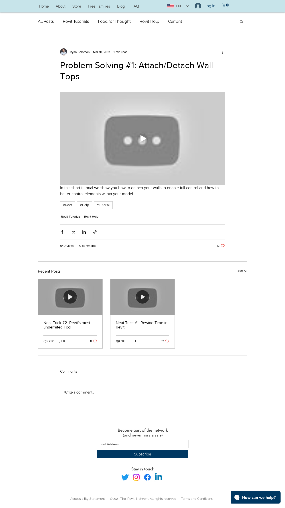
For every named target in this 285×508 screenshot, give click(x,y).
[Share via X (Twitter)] (73, 232)
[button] (225, 5)
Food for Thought (114, 21)
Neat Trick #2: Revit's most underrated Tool (66, 324)
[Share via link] (95, 232)
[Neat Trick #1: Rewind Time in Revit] (142, 297)
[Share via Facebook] (62, 232)
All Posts (46, 21)
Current (175, 21)
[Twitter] (125, 477)
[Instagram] (136, 477)
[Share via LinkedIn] (84, 232)
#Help (84, 205)
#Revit (67, 205)
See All (242, 270)
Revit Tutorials (76, 21)
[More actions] (222, 52)
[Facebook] (147, 477)
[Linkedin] (158, 477)
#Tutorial (103, 205)
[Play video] (142, 138)
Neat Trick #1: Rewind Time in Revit (141, 324)
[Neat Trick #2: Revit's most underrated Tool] (70, 297)
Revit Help (149, 21)
